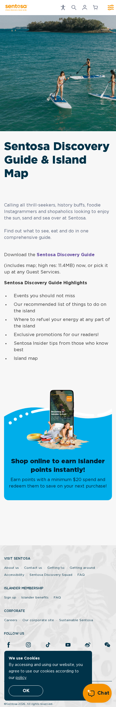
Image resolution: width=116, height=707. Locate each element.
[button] (63, 7)
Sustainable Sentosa (76, 620)
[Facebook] (8, 645)
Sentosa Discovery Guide (66, 255)
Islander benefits (35, 597)
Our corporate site (38, 620)
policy (21, 678)
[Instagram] (28, 645)
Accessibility (14, 574)
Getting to (55, 567)
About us (11, 567)
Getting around (82, 567)
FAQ (81, 574)
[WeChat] (107, 645)
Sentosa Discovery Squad (50, 574)
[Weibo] (87, 645)
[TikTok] (48, 645)
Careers (10, 620)
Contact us (33, 567)
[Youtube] (68, 645)
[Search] (74, 7)
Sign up (10, 597)
